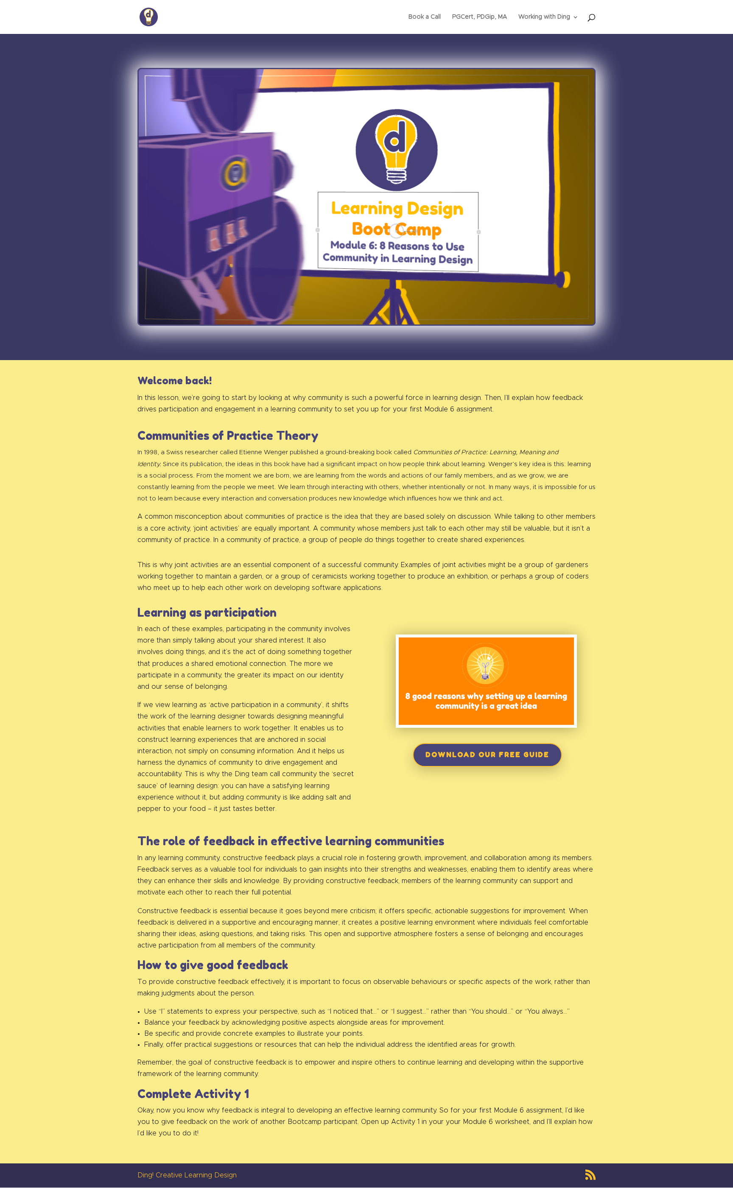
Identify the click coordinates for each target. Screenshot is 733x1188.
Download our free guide (487, 754)
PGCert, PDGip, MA (479, 17)
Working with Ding (544, 17)
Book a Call (424, 17)
